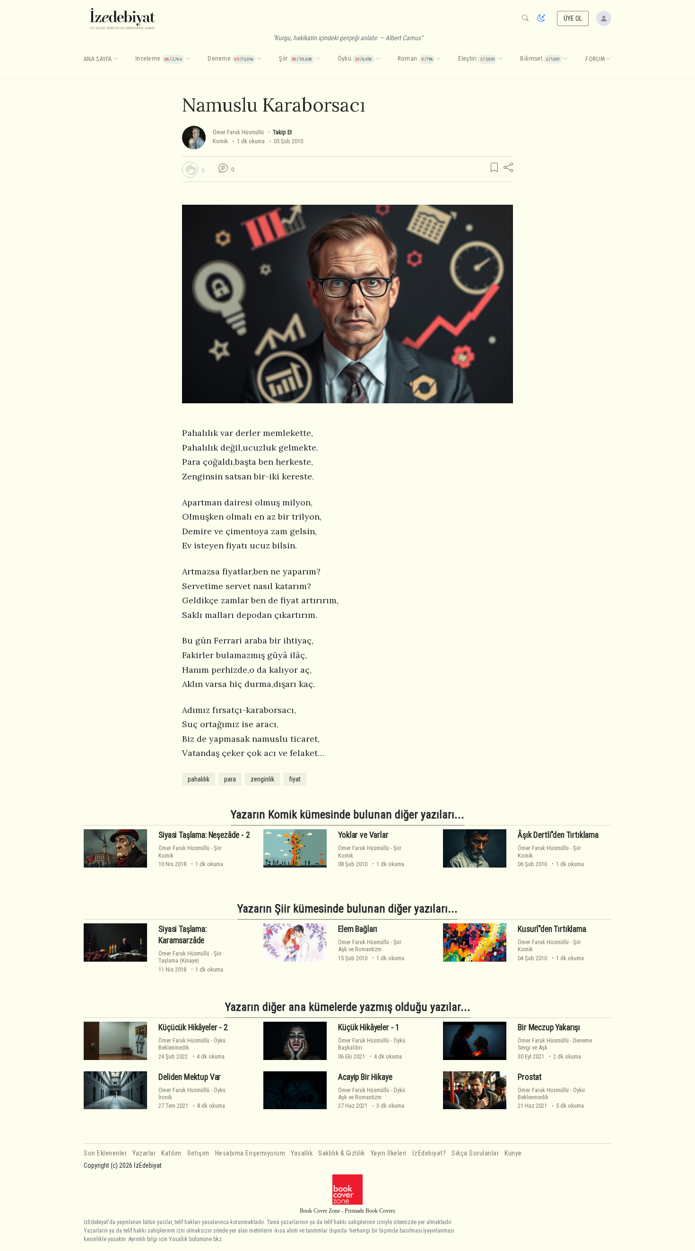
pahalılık (198, 779)
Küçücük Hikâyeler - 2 (192, 1027)
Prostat (530, 1077)
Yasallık (302, 1153)
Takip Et (282, 132)
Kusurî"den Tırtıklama (552, 929)
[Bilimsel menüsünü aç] (565, 59)
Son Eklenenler (105, 1153)
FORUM (595, 59)
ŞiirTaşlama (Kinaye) (190, 957)
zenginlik (262, 779)
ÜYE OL (573, 18)
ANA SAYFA (98, 59)
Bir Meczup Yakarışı (549, 1027)
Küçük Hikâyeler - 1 (369, 1027)
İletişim (198, 1153)
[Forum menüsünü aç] (608, 59)
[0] (190, 170)
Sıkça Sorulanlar (475, 1153)
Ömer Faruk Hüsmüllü (238, 132)
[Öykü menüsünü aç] (377, 59)
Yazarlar (144, 1153)
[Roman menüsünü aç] (438, 59)
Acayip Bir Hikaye (365, 1077)
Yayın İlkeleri (389, 1153)
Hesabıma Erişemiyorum (250, 1153)
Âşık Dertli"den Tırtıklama (558, 835)
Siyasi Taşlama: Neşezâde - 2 (204, 835)
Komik (220, 141)
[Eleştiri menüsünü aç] (500, 59)
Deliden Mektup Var (189, 1077)
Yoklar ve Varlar (363, 835)
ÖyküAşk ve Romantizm (371, 1093)
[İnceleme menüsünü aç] (187, 59)
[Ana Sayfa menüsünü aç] (115, 59)
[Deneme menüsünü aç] (259, 59)
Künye (513, 1153)
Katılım (171, 1153)
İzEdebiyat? (429, 1153)
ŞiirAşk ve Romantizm (369, 945)
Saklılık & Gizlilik (341, 1153)
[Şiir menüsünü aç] (317, 59)
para (230, 779)
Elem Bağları (357, 929)
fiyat (295, 779)
